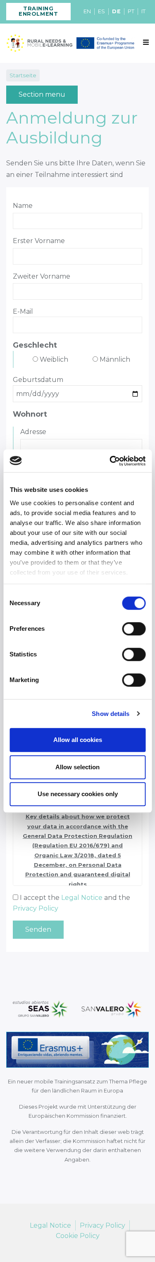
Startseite (23, 75)
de (116, 11)
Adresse (33, 432)
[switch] (133, 628)
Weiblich (54, 359)
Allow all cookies (77, 739)
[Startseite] (39, 43)
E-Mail (23, 311)
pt (131, 11)
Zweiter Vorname (41, 276)
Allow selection (77, 767)
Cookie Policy (78, 1236)
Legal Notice (82, 898)
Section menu (42, 94)
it (143, 11)
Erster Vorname (39, 241)
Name (23, 206)
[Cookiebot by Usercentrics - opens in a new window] (110, 461)
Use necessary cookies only (78, 793)
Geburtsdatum (38, 380)
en (87, 11)
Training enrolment (38, 11)
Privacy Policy (35, 908)
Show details (110, 713)
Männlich (115, 359)
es (101, 11)
